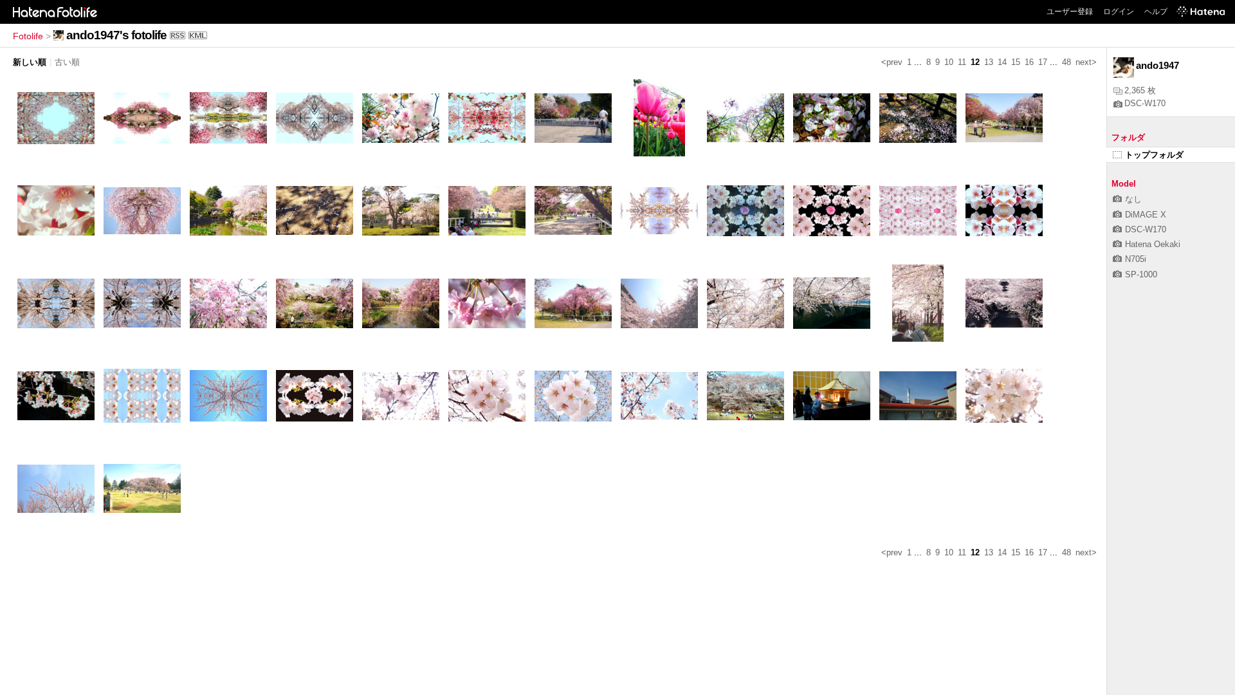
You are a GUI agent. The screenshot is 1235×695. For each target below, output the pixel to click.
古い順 (67, 62)
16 (1029, 62)
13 (988, 62)
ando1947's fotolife (116, 35)
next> (1086, 62)
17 (1042, 62)
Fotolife (28, 36)
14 (1002, 62)
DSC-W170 (1145, 103)
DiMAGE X (1145, 214)
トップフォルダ (1154, 155)
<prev (891, 62)
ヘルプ (1155, 11)
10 (948, 62)
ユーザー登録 (1070, 11)
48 (1066, 62)
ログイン (1118, 11)
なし (1133, 199)
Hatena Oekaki (1152, 244)
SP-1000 (1141, 274)
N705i (1135, 259)
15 (1015, 62)
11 (962, 62)
